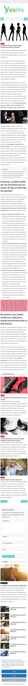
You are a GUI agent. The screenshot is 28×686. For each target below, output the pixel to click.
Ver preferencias (14, 680)
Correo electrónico (7, 543)
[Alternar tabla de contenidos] (24, 169)
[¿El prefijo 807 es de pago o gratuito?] (5, 616)
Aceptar (14, 671)
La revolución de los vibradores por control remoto (14, 399)
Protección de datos (16, 684)
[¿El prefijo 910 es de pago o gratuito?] (5, 646)
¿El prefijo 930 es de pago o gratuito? (18, 623)
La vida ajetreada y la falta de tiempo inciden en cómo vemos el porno (12, 440)
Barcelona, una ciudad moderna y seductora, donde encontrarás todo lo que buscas (13, 176)
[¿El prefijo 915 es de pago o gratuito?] (14, 572)
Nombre (5, 536)
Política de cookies (7, 684)
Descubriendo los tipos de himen (24, 501)
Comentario (6, 521)
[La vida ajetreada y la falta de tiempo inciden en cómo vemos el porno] (14, 426)
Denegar (14, 676)
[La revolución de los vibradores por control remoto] (14, 385)
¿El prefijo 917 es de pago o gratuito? (18, 608)
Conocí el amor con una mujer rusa (11, 480)
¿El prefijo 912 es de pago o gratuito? (18, 638)
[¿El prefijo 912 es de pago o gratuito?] (5, 638)
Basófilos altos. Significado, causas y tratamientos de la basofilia (5, 501)
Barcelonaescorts (5, 349)
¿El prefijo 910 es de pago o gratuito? (18, 645)
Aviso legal (23, 684)
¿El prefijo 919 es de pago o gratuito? (18, 630)
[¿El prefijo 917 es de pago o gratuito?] (5, 609)
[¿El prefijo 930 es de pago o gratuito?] (5, 624)
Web (4, 550)
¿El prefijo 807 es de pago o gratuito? (18, 616)
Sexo (2, 43)
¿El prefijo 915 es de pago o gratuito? (14, 586)
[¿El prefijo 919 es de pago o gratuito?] (5, 631)
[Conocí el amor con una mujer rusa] (14, 467)
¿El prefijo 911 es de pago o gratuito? (18, 652)
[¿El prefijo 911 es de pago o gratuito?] (5, 653)
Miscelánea (4, 583)
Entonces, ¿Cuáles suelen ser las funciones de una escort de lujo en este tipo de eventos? (13, 172)
